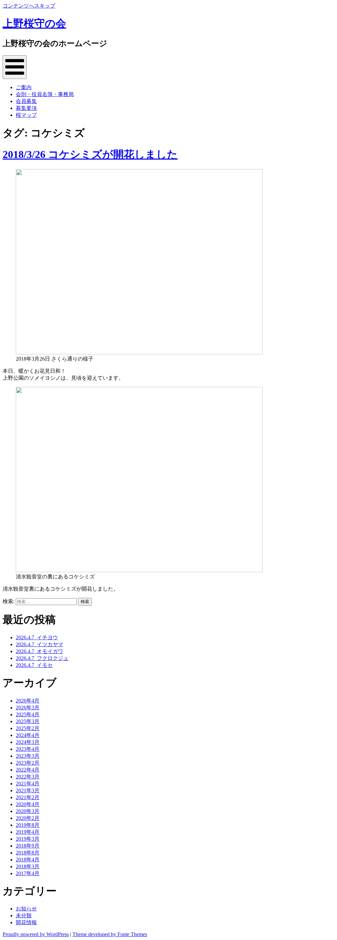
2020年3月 (27, 811)
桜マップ (26, 115)
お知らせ (26, 908)
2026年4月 (27, 700)
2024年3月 (27, 742)
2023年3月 (27, 756)
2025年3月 (27, 721)
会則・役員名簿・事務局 (45, 94)
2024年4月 (27, 735)
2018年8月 (27, 852)
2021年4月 (27, 783)
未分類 (24, 915)
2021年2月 (27, 797)
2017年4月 (27, 873)
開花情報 (26, 922)
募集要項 (26, 108)
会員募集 (26, 101)
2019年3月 (27, 839)
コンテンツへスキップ (29, 6)
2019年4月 (27, 832)
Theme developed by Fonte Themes (109, 934)
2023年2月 (27, 763)
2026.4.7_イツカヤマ (39, 644)
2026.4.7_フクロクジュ (42, 658)
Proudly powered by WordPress (36, 934)
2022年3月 (27, 776)
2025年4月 (27, 714)
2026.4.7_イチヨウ (37, 637)
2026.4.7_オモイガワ (39, 651)
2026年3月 (27, 707)
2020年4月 (27, 804)
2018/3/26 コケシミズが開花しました (90, 154)
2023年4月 (27, 749)
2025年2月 (27, 728)
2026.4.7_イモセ (34, 665)
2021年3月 (27, 790)
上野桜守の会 (34, 23)
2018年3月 (27, 866)
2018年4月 (27, 859)
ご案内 (24, 87)
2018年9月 (27, 846)
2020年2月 (27, 818)
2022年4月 (27, 770)
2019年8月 (27, 825)
